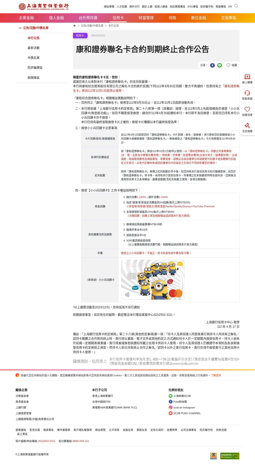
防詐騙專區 (35, 67)
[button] (231, 65)
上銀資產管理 (23, 413)
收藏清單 (247, 114)
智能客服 (247, 98)
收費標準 (172, 430)
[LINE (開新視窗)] (219, 65)
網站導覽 (109, 6)
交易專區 (228, 18)
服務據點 (21, 430)
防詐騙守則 (206, 6)
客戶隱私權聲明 (83, 430)
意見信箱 (34, 430)
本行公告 (34, 38)
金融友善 (128, 430)
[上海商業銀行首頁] (74, 25)
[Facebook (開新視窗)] (212, 65)
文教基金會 (22, 395)
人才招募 (122, 6)
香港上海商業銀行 (102, 395)
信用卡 (118, 18)
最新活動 (34, 47)
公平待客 (114, 430)
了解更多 (216, 375)
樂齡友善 (142, 430)
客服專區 (221, 6)
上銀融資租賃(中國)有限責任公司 (35, 419)
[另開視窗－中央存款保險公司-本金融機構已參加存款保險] (215, 456)
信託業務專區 (177, 6)
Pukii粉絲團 (180, 401)
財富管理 (146, 18)
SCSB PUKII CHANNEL (187, 413)
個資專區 (48, 430)
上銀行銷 (21, 407)
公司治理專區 (188, 430)
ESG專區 (193, 6)
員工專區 (22, 434)
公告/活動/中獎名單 (36, 28)
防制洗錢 (221, 430)
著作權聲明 (63, 430)
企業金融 (26, 18)
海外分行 (134, 6)
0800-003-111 (81, 441)
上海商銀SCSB (182, 395)
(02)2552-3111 (46, 441)
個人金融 (56, 18)
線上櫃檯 (247, 82)
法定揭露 (247, 131)
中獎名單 (34, 57)
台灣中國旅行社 (101, 401)
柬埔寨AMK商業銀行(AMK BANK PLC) (114, 407)
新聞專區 (34, 77)
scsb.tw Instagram (184, 407)
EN (230, 6)
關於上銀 (147, 6)
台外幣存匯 (88, 18)
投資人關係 (161, 6)
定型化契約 (157, 430)
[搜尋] (236, 6)
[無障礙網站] (230, 456)
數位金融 (198, 18)
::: (101, 6)
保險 (172, 18)
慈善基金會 (22, 401)
